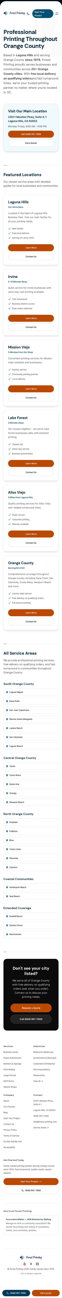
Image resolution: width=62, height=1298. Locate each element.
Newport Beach (16, 802)
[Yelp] (24, 1264)
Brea (11, 840)
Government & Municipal (44, 1058)
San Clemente (15, 737)
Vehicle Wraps (10, 1087)
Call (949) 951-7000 (31, 134)
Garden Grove (15, 925)
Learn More (31, 247)
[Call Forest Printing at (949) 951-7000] (28, 13)
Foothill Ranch (15, 916)
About (6, 1101)
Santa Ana (14, 784)
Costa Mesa (15, 775)
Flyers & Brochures (12, 1058)
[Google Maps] (31, 1264)
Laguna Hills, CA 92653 (44, 1110)
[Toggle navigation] (57, 13)
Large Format (9, 1075)
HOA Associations (41, 1069)
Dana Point (14, 701)
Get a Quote (31, 143)
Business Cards (10, 1052)
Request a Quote (31, 1007)
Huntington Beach (17, 887)
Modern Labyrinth (34, 1273)
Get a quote (45, 1293)
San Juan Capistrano (19, 710)
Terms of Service (11, 1135)
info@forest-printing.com (45, 1121)
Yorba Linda (15, 849)
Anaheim (13, 822)
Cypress (13, 867)
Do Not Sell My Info (12, 1141)
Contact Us (31, 256)
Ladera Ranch (15, 728)
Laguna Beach (16, 746)
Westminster (15, 934)
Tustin (12, 766)
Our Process (9, 1106)
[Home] (14, 13)
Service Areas (41, 1127)
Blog (5, 1112)
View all (38, 1081)
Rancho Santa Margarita (20, 719)
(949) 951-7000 (41, 1116)
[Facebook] (37, 1264)
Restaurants (39, 1075)
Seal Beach (14, 896)
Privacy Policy (10, 1130)
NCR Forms (8, 1081)
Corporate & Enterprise (44, 1063)
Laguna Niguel (16, 692)
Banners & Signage (12, 1063)
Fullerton (13, 831)
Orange (12, 793)
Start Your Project (11, 1118)
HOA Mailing (9, 1069)
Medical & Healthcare (43, 1052)
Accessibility (9, 1147)
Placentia (13, 858)
